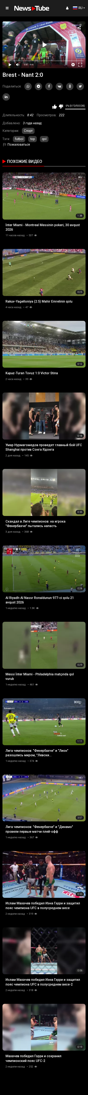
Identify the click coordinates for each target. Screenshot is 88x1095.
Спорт (28, 131)
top (32, 139)
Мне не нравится (61, 107)
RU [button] (80, 8)
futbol (19, 139)
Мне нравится (54, 107)
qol (44, 139)
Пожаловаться (18, 144)
